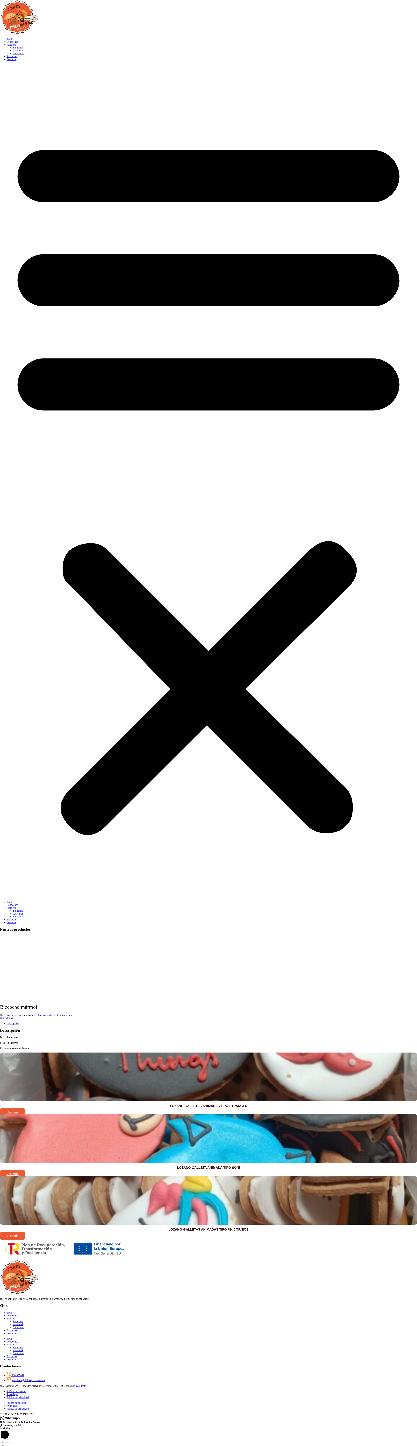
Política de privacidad (18, 1397)
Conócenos (12, 41)
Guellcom (81, 1385)
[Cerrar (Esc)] (11, 1442)
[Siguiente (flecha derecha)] (4, 1445)
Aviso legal (12, 1394)
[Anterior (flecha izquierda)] (1, 1445)
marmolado (66, 1015)
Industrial (18, 47)
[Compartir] (8, 1442)
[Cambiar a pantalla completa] (4, 1442)
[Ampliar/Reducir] (1, 1442)
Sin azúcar (18, 53)
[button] (208, 480)
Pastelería (11, 44)
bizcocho (36, 1015)
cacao (45, 1015)
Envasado (16, 1015)
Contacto (11, 59)
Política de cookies (16, 1391)
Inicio (9, 38)
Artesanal (18, 50)
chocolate (54, 1015)
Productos (12, 56)
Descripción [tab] (13, 1023)
